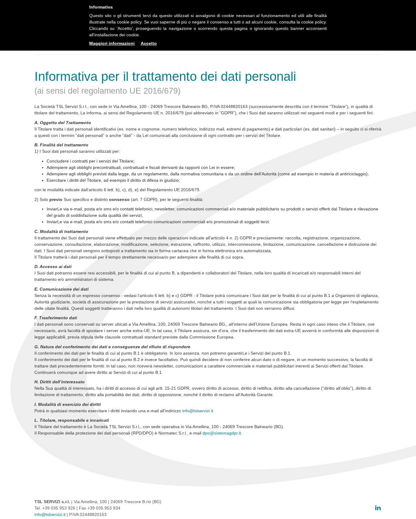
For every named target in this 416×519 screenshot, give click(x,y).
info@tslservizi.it (197, 410)
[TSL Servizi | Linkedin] (378, 507)
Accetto (149, 43)
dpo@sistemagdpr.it (222, 433)
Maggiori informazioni (112, 43)
